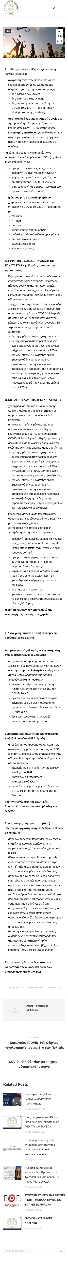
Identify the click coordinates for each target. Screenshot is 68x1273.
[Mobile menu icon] (61, 8)
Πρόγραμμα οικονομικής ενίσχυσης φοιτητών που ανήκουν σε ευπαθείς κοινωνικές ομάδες (40, 1147)
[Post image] (12, 1099)
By (33, 987)
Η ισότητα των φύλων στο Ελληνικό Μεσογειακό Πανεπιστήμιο (40, 1099)
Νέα (8, 31)
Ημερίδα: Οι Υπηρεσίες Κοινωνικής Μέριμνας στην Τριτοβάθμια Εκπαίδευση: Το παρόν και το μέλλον (42, 1174)
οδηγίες (44, 518)
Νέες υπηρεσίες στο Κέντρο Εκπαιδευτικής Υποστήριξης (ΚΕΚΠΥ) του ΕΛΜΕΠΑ (42, 1122)
